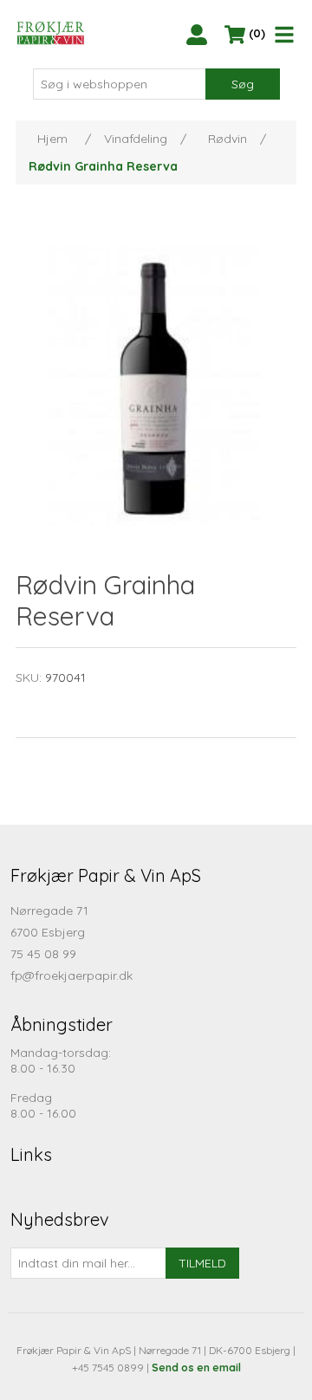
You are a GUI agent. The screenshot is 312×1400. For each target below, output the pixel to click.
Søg (242, 84)
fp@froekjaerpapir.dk (71, 975)
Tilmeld (202, 1263)
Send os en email (196, 1367)
